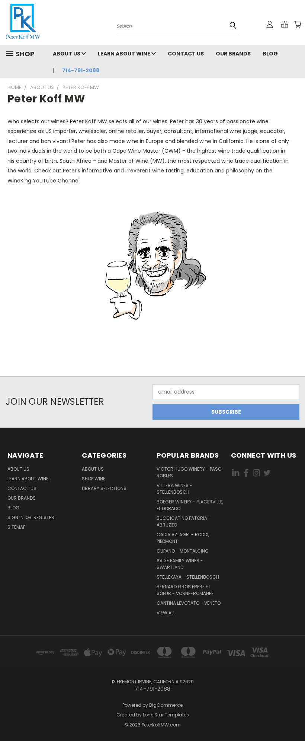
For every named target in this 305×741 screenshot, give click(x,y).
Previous (294, 718)
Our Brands (233, 53)
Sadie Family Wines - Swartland (180, 563)
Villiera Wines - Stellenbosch (174, 488)
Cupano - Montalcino (182, 551)
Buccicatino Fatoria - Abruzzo (184, 521)
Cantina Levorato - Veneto (189, 603)
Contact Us (186, 53)
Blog (270, 53)
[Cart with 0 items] (297, 24)
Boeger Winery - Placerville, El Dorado (190, 505)
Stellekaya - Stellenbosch (188, 577)
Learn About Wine (124, 53)
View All (166, 613)
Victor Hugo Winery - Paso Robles (189, 472)
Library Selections (104, 488)
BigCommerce (166, 705)
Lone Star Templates (166, 715)
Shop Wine (93, 479)
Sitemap (16, 527)
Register (43, 517)
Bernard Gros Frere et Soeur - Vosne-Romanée (185, 590)
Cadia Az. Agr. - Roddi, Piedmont (183, 537)
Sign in (16, 517)
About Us (67, 53)
